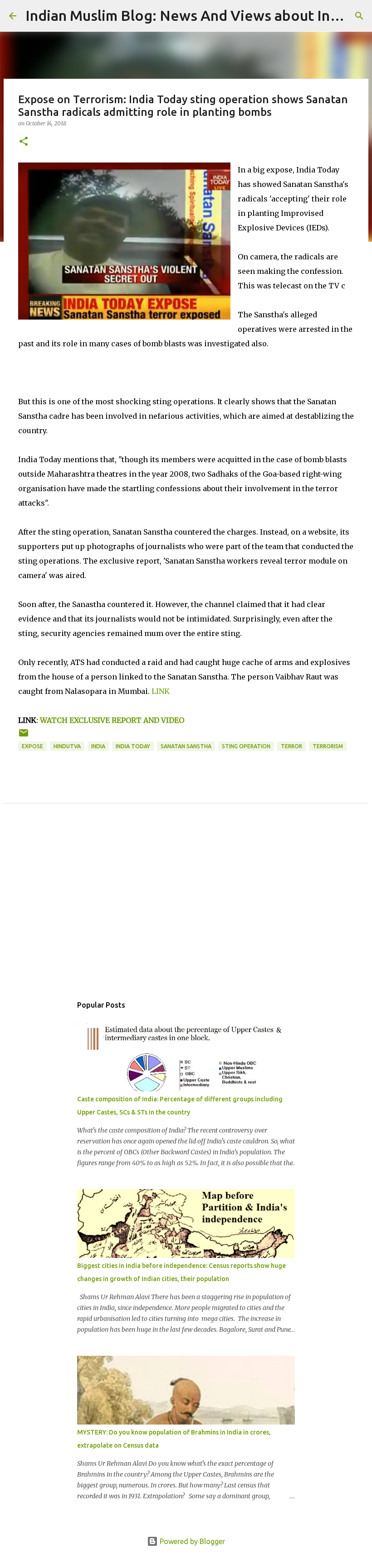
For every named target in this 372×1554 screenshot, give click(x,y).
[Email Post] (23, 736)
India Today (133, 746)
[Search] (359, 16)
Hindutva (67, 746)
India (98, 746)
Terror (291, 746)
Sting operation (246, 746)
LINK (161, 691)
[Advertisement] (186, 909)
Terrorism (328, 746)
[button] (23, 142)
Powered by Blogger (191, 1541)
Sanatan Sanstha (186, 746)
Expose (32, 746)
